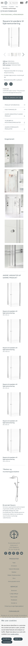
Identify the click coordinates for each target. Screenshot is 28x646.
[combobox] (15, 3)
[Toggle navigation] (2, 3)
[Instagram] (17, 553)
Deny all (18, 639)
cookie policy (14, 634)
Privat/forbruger (9, 11)
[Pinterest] (13, 553)
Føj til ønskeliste (12, 98)
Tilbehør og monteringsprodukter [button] (13, 121)
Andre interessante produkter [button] (12, 128)
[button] (23, 54)
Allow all (6, 639)
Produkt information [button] (12, 105)
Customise (7, 642)
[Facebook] (5, 553)
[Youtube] (21, 553)
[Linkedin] (9, 553)
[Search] (10, 3)
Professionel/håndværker (12, 14)
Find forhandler (10, 109)
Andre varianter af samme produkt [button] (14, 115)
